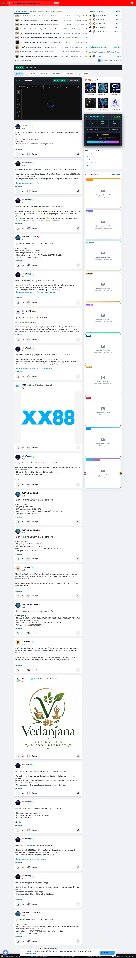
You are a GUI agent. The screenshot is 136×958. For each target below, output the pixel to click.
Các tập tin (84, 74)
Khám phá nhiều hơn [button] (29, 954)
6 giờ (23, 915)
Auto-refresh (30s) (106, 60)
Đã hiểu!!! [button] (104, 952)
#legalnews (48, 368)
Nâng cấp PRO (102, 142)
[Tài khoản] (132, 3)
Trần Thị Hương (101, 15)
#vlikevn (88, 157)
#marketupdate (50, 292)
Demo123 (99, 56)
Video (57, 74)
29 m (23, 128)
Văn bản (32, 74)
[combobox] (33, 3)
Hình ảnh (45, 74)
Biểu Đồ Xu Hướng (59, 80)
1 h (23, 202)
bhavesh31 (26, 567)
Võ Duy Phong (100, 27)
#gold (42, 292)
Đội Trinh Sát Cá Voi (30, 237)
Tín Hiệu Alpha (28, 311)
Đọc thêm (18, 149)
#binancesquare (21, 183)
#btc (38, 183)
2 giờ (23, 388)
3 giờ (23, 533)
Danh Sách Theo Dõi (73, 80)
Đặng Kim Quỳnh (101, 31)
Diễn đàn (28, 60)
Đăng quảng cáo (115, 174)
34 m (23, 165)
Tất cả (20, 74)
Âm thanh (70, 74)
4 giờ (23, 607)
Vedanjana (26, 678)
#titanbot (89, 154)
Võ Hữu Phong (100, 19)
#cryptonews (31, 183)
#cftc (38, 368)
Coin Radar (26, 126)
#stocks (43, 859)
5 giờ (23, 804)
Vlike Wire (26, 163)
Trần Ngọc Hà (100, 23)
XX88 (24, 385)
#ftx (42, 368)
